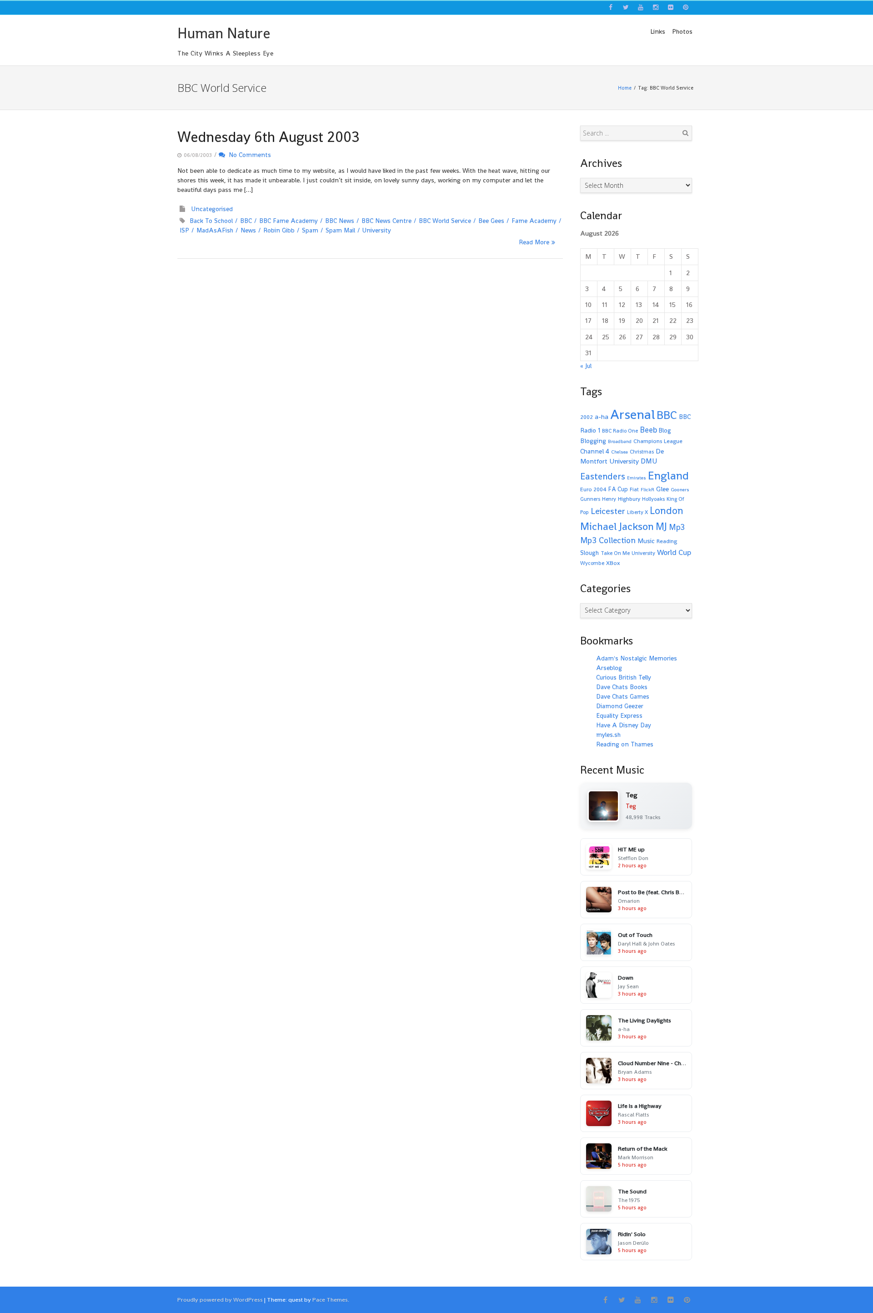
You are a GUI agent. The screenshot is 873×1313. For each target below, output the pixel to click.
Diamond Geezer (619, 706)
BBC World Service (445, 220)
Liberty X (637, 512)
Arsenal (632, 414)
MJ (661, 526)
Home (625, 88)
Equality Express (619, 715)
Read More (534, 242)
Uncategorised (212, 209)
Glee (662, 488)
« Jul (586, 366)
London (666, 510)
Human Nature (223, 33)
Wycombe (592, 563)
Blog (665, 430)
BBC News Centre (386, 220)
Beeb (648, 430)
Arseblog (609, 668)
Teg (631, 806)
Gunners (590, 499)
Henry (609, 499)
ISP (184, 230)
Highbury (629, 499)
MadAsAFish (214, 230)
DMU (649, 461)
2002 (586, 417)
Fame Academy (534, 220)
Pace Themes (330, 1299)
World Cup (674, 552)
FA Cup (618, 489)
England (668, 475)
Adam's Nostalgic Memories (636, 658)
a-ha (601, 416)
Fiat (634, 489)
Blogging (593, 441)
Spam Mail (340, 230)
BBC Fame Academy (288, 220)
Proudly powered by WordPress (220, 1299)
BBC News (339, 220)
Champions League (657, 441)
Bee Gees (491, 220)
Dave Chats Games (622, 696)
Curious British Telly (623, 677)
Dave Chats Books (621, 687)
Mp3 (677, 527)
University (376, 230)
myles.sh (608, 734)
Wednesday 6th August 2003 (268, 137)
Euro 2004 (593, 489)
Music (646, 541)
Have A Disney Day (623, 725)
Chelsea (619, 452)
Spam (310, 230)
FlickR (647, 490)
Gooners (680, 490)
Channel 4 (594, 451)
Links (657, 31)
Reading (667, 541)
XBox (613, 563)
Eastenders (602, 476)
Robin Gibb (279, 230)
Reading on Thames (624, 744)
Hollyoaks (653, 499)
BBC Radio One (620, 431)
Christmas (642, 451)
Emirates (636, 478)
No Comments (248, 155)
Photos (682, 31)
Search (685, 133)
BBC (246, 220)
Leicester (608, 511)
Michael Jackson (617, 526)
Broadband (620, 441)
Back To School (211, 220)
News (248, 230)
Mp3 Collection (608, 540)
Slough (589, 553)
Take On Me (615, 553)
